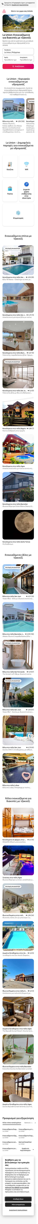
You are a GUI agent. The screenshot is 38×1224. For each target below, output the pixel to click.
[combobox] (18, 52)
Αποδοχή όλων (18, 1199)
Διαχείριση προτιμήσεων (18, 1210)
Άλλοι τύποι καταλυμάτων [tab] (12, 1123)
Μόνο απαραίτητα (18, 1205)
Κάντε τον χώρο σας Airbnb (22, 11)
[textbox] (10, 60)
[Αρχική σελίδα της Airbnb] (4, 11)
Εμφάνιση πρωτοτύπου (20, 5)
